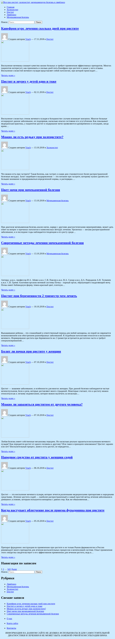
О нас (9, 618)
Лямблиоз (11, 14)
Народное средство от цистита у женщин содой (37, 457)
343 (9, 569)
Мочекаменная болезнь (18, 17)
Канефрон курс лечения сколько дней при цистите (40, 28)
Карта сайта (12, 623)
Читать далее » (8, 75)
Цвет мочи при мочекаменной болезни (30, 190)
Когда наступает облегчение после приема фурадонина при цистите (52, 510)
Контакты (11, 628)
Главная (10, 7)
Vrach (28, 39)
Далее (14, 569)
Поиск (38, 22)
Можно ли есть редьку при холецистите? (32, 137)
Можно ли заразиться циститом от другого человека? (42, 404)
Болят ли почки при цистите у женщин (31, 351)
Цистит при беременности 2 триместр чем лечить (39, 296)
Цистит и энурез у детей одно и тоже (28, 81)
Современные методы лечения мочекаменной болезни (42, 243)
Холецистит (12, 9)
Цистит (10, 12)
